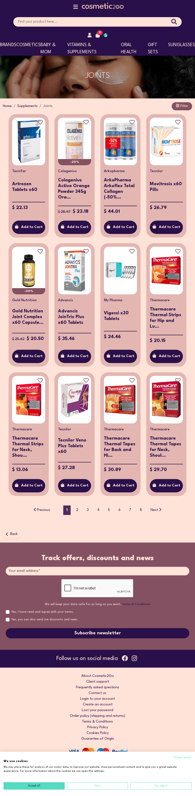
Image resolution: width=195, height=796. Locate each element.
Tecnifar (19, 171)
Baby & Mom (48, 48)
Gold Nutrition (24, 300)
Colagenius (67, 171)
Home (7, 106)
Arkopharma (114, 171)
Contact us (97, 693)
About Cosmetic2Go (97, 676)
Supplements (27, 106)
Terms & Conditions (136, 604)
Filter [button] (184, 106)
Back (14, 534)
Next (154, 510)
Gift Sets (153, 48)
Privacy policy (182, 757)
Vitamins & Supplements (82, 48)
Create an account (97, 704)
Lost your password (97, 710)
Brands (8, 45)
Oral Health (128, 48)
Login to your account (97, 699)
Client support (97, 682)
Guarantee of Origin (97, 739)
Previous (43, 510)
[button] (75, 8)
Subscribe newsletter (97, 633)
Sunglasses (181, 45)
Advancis (65, 300)
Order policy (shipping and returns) (97, 716)
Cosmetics (28, 45)
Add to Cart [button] (32, 227)
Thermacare (160, 300)
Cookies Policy (98, 733)
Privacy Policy (97, 727)
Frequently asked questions (97, 687)
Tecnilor (156, 171)
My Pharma (113, 300)
